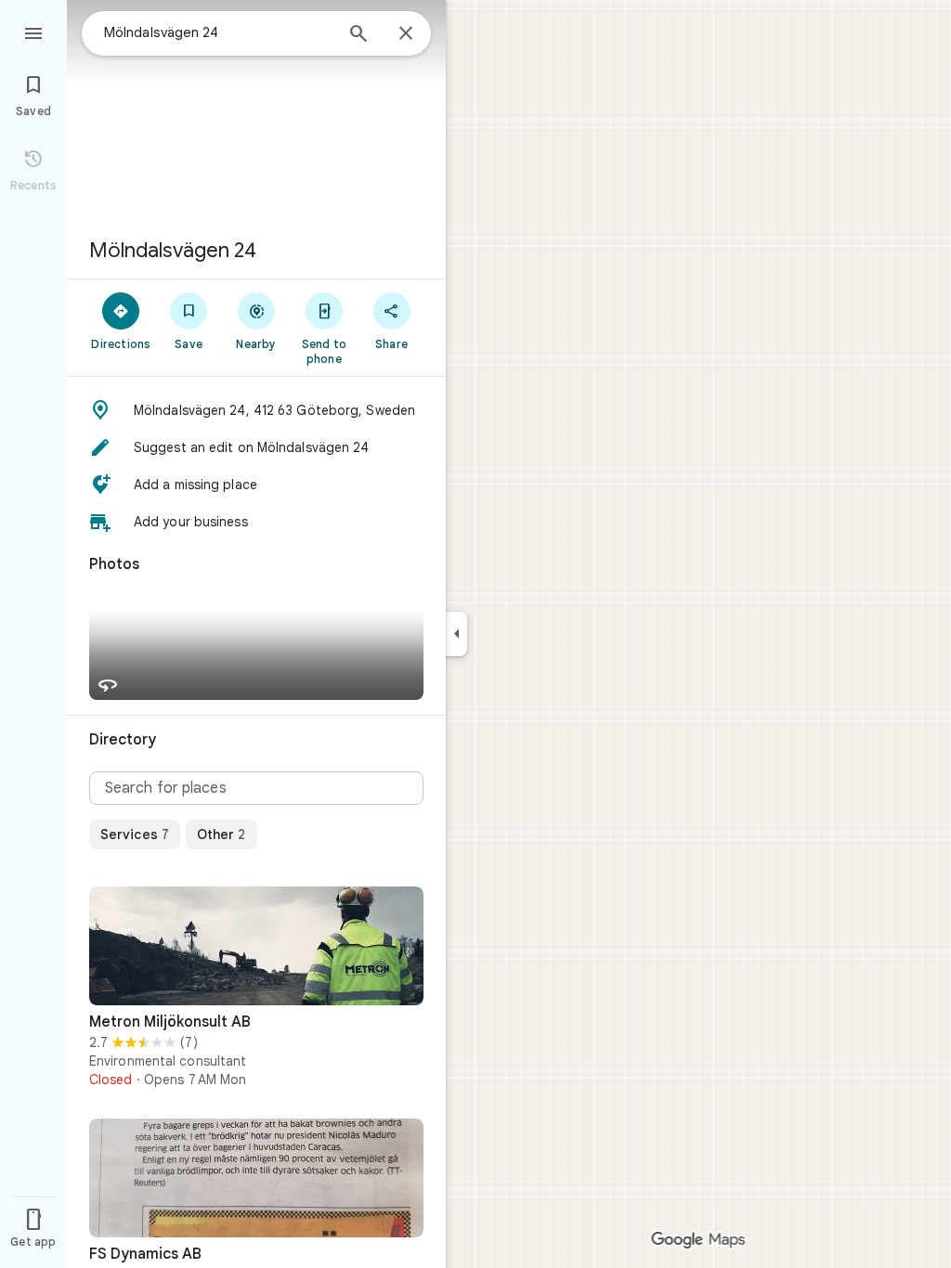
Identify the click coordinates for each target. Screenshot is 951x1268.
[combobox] (218, 32)
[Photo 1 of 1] (256, 945)
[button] (256, 410)
